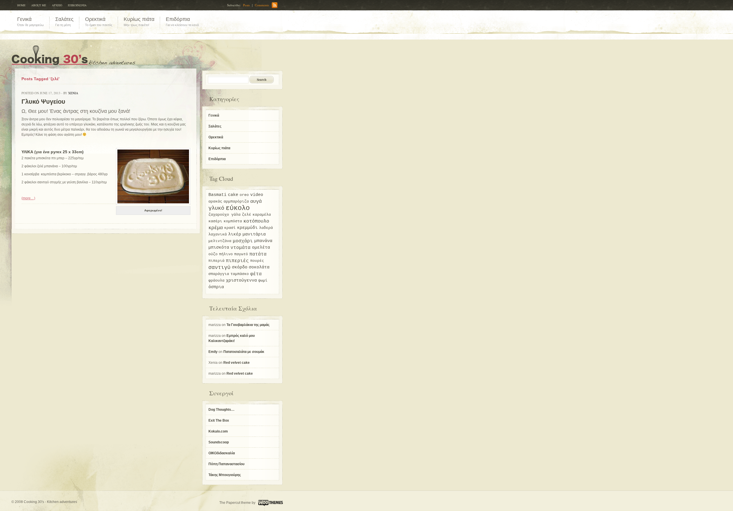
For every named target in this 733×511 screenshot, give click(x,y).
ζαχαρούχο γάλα (224, 215)
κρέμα (215, 228)
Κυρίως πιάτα (219, 148)
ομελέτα (261, 247)
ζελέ (246, 215)
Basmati (217, 194)
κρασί (230, 228)
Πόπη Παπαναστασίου (226, 464)
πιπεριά (216, 261)
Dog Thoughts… (221, 410)
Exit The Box (218, 420)
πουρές (257, 261)
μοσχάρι (243, 241)
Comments (262, 5)
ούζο (213, 254)
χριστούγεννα (241, 280)
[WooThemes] (269, 503)
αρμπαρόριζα (236, 201)
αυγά (256, 201)
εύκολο (238, 208)
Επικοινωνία (77, 5)
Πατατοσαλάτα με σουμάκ (243, 352)
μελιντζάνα (219, 241)
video (256, 194)
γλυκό (216, 208)
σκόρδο (239, 267)
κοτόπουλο (256, 221)
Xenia (73, 93)
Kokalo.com (218, 431)
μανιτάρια (254, 234)
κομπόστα (233, 221)
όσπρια (216, 287)
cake (233, 194)
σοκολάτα (259, 267)
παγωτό (241, 254)
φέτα (256, 274)
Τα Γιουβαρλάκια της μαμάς (247, 325)
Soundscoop (218, 442)
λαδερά (266, 228)
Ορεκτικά (215, 137)
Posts (246, 5)
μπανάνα (263, 241)
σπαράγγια (218, 274)
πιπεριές (237, 261)
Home (21, 5)
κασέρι (215, 221)
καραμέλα (262, 215)
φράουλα (216, 280)
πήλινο (226, 254)
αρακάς (215, 201)
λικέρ (234, 234)
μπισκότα (218, 247)
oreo (244, 195)
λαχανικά (217, 234)
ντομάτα (240, 247)
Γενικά (213, 115)
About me (38, 5)
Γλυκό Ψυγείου (43, 101)
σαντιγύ (219, 267)
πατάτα (258, 254)
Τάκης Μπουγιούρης (224, 475)
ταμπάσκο (239, 274)
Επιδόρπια (217, 159)
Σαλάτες (214, 126)
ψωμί (262, 280)
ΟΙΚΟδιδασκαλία (221, 453)
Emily (213, 352)
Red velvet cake (236, 363)
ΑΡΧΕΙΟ (57, 5)
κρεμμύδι (247, 227)
